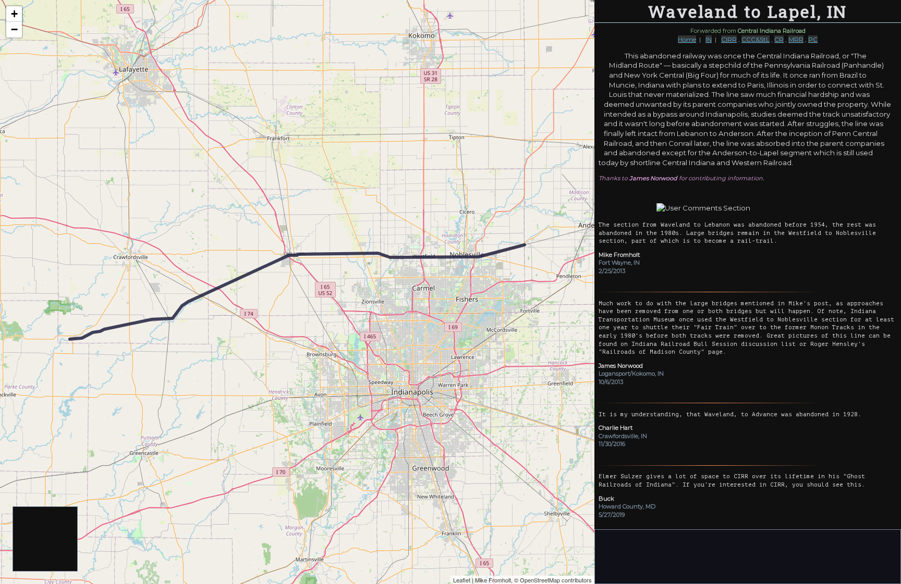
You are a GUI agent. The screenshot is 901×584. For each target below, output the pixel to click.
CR (779, 39)
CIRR (729, 39)
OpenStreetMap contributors (556, 580)
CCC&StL (755, 39)
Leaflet (461, 580)
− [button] (14, 29)
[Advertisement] (45, 539)
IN (708, 39)
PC (813, 39)
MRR (795, 39)
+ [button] (14, 13)
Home (687, 39)
